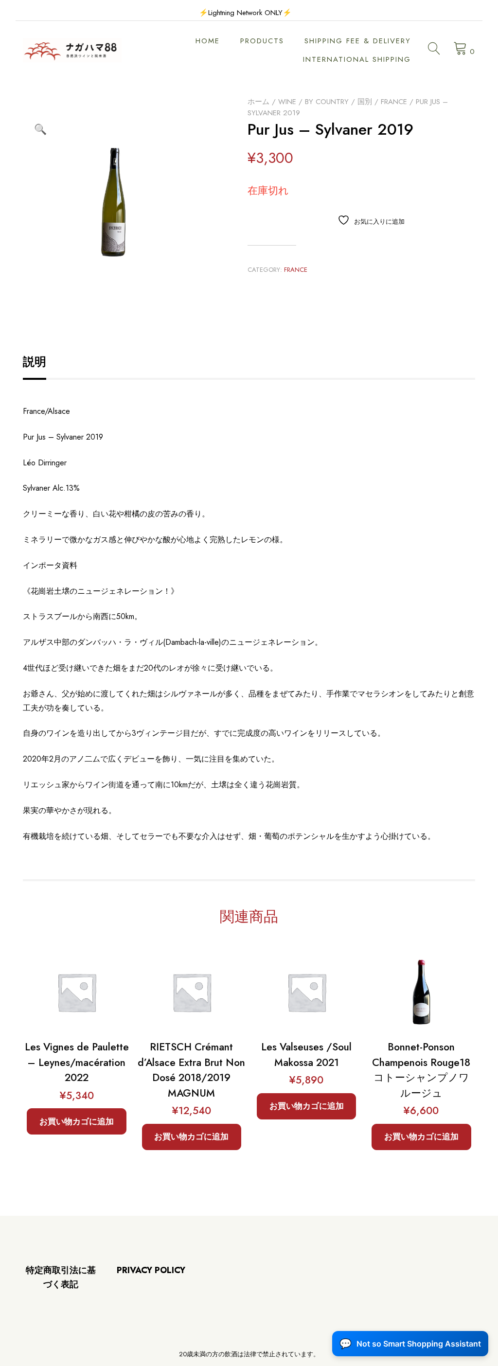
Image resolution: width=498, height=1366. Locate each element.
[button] (40, 129)
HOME (208, 40)
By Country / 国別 (338, 101)
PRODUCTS (262, 40)
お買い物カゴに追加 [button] (76, 1121)
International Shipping (357, 59)
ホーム (258, 101)
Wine (287, 101)
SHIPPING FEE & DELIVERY (357, 40)
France (394, 101)
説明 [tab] (34, 361)
